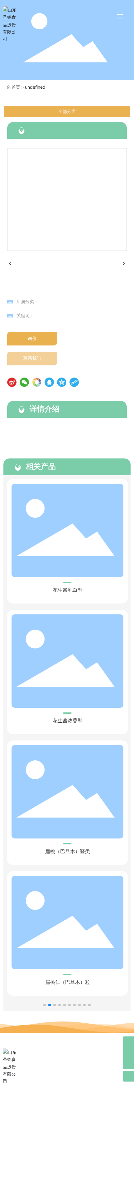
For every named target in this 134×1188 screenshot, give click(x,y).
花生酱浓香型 (67, 720)
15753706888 (32, 1138)
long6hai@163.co (34, 1148)
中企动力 (72, 1182)
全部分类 (67, 111)
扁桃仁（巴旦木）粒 (66, 982)
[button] (44, 1005)
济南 (87, 1182)
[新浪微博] (12, 382)
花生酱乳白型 (67, 590)
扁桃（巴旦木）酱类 (66, 851)
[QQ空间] (61, 382)
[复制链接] (74, 382)
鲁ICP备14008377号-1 (67, 1174)
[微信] (24, 382)
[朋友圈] (36, 382)
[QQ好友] (49, 382)
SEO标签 (114, 1165)
